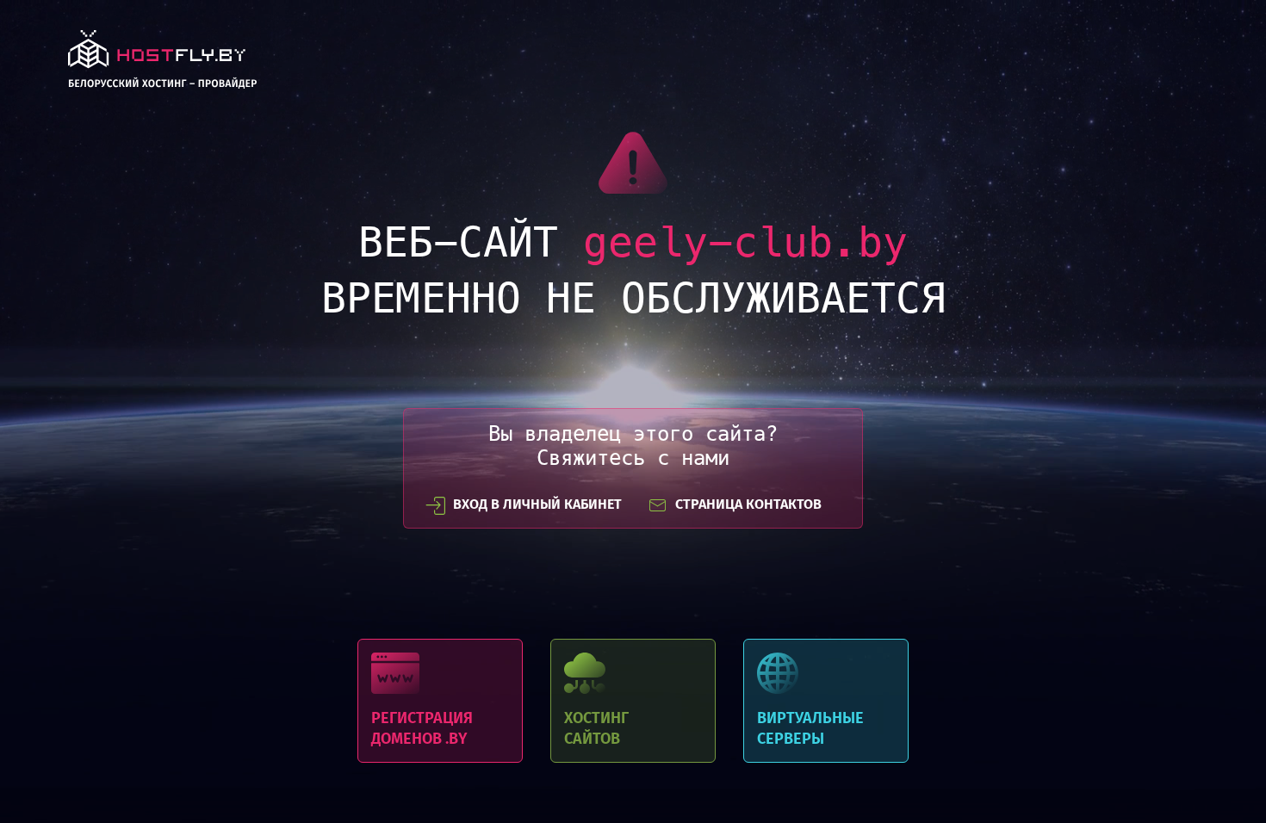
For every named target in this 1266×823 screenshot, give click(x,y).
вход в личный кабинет (537, 504)
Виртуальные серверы (826, 701)
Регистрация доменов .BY (440, 701)
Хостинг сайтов (633, 701)
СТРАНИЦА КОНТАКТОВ (748, 504)
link (162, 64)
